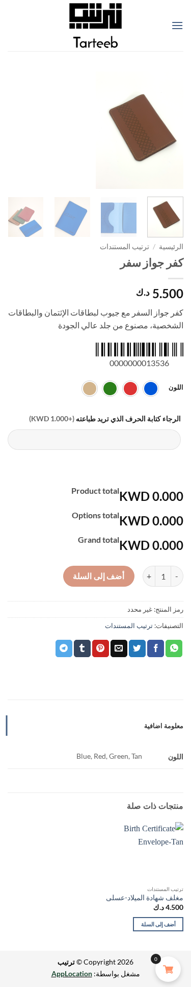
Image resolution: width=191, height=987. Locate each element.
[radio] (150, 388)
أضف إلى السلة (98, 576)
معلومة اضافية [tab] (163, 725)
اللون (176, 387)
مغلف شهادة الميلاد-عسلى (144, 898)
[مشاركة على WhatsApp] (174, 648)
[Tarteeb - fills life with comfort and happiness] (95, 25)
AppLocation (71, 973)
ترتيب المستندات (124, 247)
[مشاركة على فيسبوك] (155, 648)
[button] (177, 25)
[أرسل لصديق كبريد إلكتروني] (119, 648)
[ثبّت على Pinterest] (100, 648)
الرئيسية (171, 247)
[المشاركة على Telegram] (64, 648)
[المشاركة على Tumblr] (82, 648)
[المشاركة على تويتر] (137, 648)
